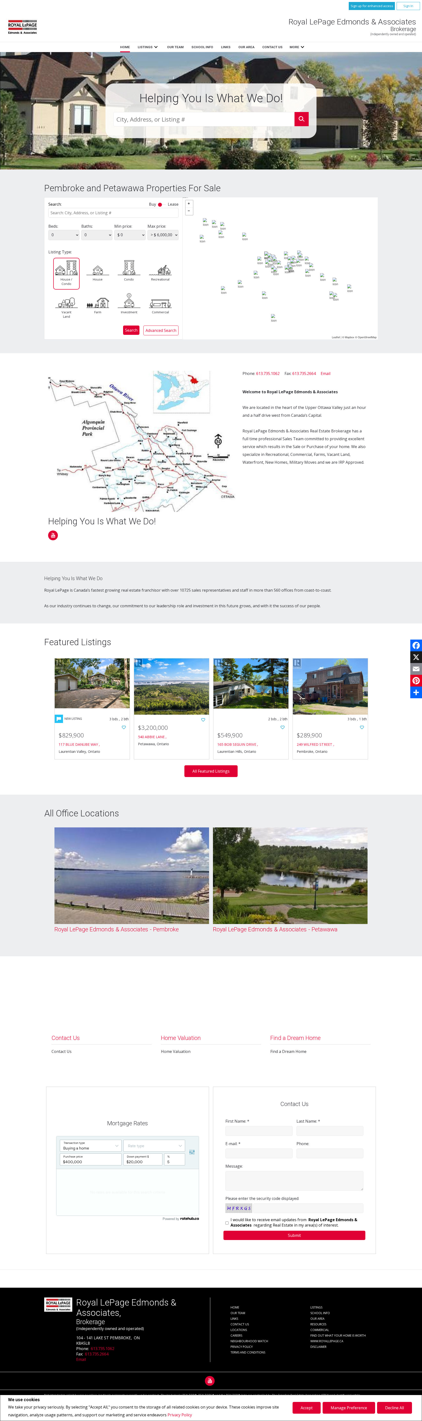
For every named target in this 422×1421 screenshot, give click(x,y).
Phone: (302, 1143)
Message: (234, 1166)
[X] (416, 657)
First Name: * (237, 1121)
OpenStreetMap (367, 337)
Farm (97, 312)
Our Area (246, 47)
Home (125, 47)
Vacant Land (66, 314)
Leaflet (336, 337)
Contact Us (272, 47)
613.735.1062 (268, 373)
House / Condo (66, 281)
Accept (307, 1407)
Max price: (157, 226)
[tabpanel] (131, 881)
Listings (145, 47)
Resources (318, 1324)
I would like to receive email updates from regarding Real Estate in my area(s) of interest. (294, 1222)
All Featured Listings (211, 771)
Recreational (160, 279)
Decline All (394, 1407)
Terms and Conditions (248, 1352)
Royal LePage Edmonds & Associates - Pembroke (116, 929)
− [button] (189, 211)
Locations (239, 1330)
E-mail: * (233, 1143)
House (98, 279)
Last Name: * (308, 1121)
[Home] (22, 27)
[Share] (416, 692)
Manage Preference (349, 1407)
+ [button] (189, 204)
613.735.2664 (304, 373)
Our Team (175, 47)
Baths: (87, 226)
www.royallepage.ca (326, 1341)
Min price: (123, 226)
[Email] (416, 669)
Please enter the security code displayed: (262, 1198)
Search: (55, 204)
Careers (236, 1335)
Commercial (160, 312)
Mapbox (349, 337)
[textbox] (204, 119)
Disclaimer (318, 1347)
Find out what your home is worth (338, 1335)
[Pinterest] (416, 681)
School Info (202, 47)
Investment (129, 312)
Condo (129, 279)
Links (226, 47)
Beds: (53, 226)
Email (325, 373)
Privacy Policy (180, 1415)
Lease (173, 204)
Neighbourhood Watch (249, 1341)
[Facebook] (416, 645)
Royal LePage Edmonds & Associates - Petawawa (275, 929)
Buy (152, 204)
